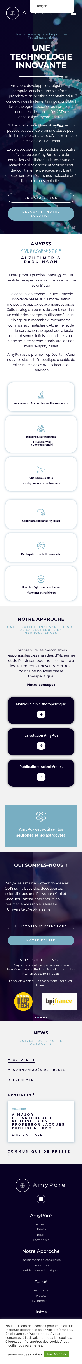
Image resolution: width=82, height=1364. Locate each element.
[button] (74, 13)
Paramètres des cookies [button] (23, 1354)
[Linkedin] (41, 1199)
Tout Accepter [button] (56, 1354)
